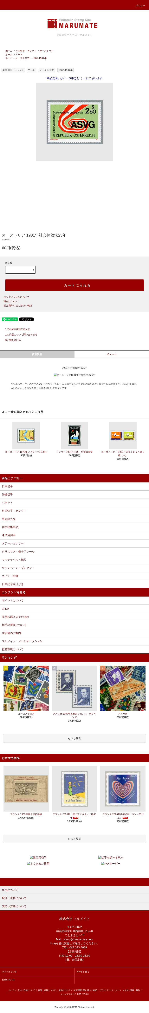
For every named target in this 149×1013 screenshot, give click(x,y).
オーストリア (47, 50)
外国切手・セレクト (26, 50)
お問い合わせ (8, 980)
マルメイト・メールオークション (22, 641)
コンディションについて (16, 297)
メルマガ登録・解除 (131, 990)
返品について (11, 301)
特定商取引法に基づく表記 (18, 305)
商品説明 (37, 354)
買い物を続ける (13, 340)
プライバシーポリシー (109, 990)
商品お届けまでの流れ (15, 616)
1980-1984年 (40, 58)
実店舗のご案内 (11, 633)
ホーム (8, 50)
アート (19, 54)
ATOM (85, 994)
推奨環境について (13, 649)
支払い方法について (26, 990)
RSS (79, 994)
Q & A (5, 608)
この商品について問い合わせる (21, 334)
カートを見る (82, 972)
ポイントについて (13, 600)
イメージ (112, 354)
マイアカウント (9, 972)
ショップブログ (67, 994)
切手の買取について (14, 624)
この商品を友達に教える (17, 329)
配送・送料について (47, 990)
